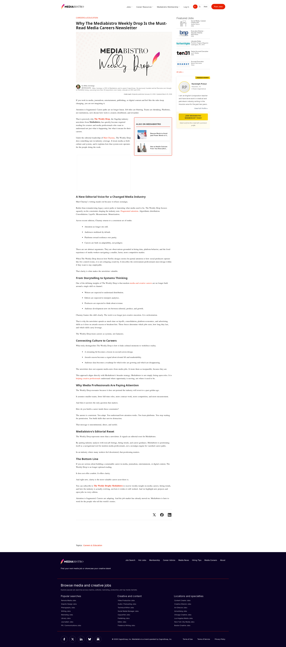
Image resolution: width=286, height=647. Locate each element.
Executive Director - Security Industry (197, 32)
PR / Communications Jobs (71, 625)
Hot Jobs (142, 560)
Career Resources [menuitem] (143, 7)
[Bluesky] (89, 639)
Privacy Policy (220, 639)
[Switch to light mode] (195, 7)
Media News (183, 560)
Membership (154, 560)
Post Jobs (218, 6)
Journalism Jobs (67, 622)
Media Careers (210, 560)
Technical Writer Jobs (126, 607)
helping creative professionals (88, 378)
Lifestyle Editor (196, 41)
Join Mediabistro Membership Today (193, 117)
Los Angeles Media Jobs (183, 618)
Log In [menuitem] (186, 7)
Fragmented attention (129, 211)
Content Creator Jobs (182, 600)
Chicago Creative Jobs (182, 615)
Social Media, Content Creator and (198, 21)
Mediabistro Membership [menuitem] (167, 7)
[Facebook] (64, 639)
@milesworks (86, 88)
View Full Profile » (201, 108)
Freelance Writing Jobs (126, 625)
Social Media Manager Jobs (128, 611)
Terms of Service (203, 639)
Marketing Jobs (67, 615)
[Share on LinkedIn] (169, 514)
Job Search (130, 560)
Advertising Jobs (180, 611)
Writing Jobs (66, 611)
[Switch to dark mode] (200, 7)
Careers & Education (87, 18)
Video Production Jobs (126, 600)
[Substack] (98, 639)
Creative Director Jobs (182, 604)
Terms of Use (188, 639)
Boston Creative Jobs (182, 625)
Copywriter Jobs (124, 615)
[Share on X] (154, 514)
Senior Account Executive (199, 51)
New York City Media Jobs (184, 622)
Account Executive (197, 61)
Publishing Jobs (123, 618)
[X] (72, 639)
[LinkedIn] (81, 639)
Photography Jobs (68, 607)
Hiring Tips (196, 560)
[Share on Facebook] (161, 514)
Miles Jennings (89, 86)
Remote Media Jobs (68, 600)
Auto (205, 6)
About (222, 560)
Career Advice (169, 560)
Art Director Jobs (180, 607)
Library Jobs (65, 618)
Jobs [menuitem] (129, 7)
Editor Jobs (122, 622)
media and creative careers (141, 283)
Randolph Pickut (199, 84)
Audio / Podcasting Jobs (127, 604)
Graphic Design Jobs (69, 604)
